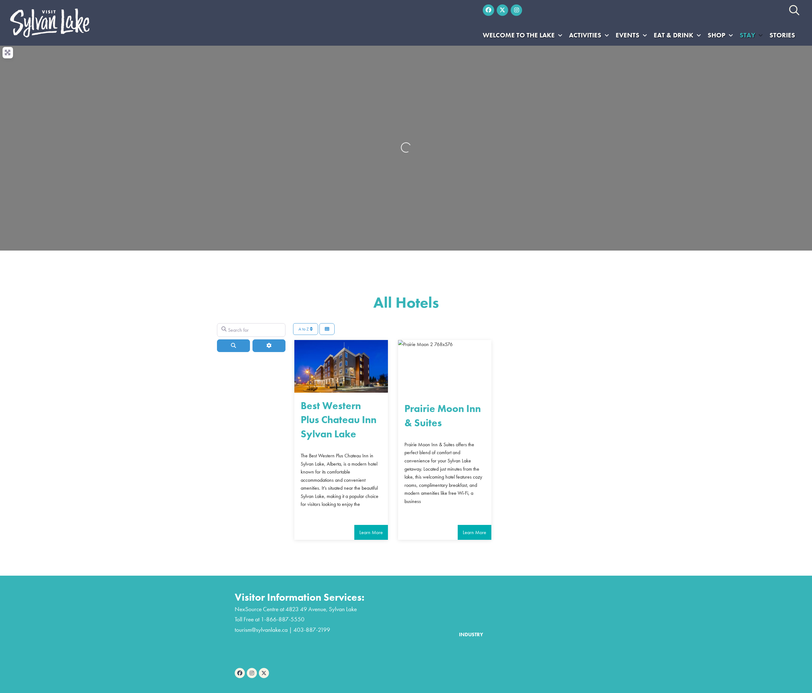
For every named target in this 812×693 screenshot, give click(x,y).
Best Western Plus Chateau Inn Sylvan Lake (339, 420)
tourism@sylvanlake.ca (261, 630)
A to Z (304, 329)
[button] (794, 10)
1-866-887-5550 (282, 619)
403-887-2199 (311, 630)
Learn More (371, 532)
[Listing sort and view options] (327, 329)
